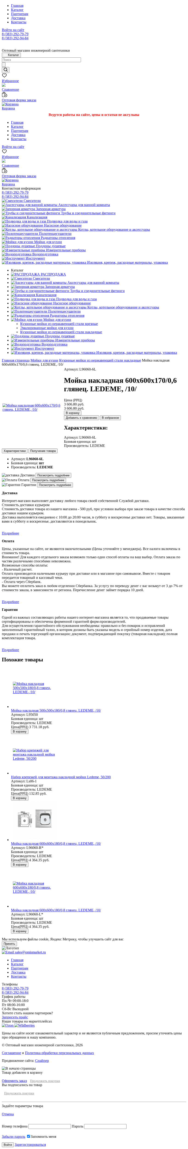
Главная (17, 6)
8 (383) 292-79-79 (15, 34)
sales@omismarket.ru (30, 952)
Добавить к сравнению (81, 417)
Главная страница (16, 360)
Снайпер (42, 1061)
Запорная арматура (50, 209)
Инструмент (35, 258)
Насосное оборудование (62, 225)
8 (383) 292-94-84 (15, 38)
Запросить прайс (15, 1017)
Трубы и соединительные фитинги (88, 213)
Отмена (8, 1114)
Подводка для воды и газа (67, 221)
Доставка (18, 18)
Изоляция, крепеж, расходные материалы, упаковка (127, 262)
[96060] (33, 409)
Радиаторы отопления (57, 238)
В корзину (73, 413)
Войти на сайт (13, 30)
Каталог (17, 10)
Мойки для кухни (47, 242)
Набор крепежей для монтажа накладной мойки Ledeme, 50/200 (61, 777)
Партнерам (19, 14)
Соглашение (11, 1053)
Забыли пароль (13, 1136)
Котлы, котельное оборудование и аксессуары (113, 229)
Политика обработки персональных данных (59, 1053)
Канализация (36, 217)
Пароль (77, 1126)
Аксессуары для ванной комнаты (83, 205)
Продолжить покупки (45, 1081)
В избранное (110, 417)
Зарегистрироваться (30, 1144)
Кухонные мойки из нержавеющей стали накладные (100, 360)
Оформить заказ (14, 1081)
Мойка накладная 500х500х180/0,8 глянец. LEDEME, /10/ (56, 710)
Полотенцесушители (55, 234)
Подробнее (10, 533)
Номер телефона (15, 1126)
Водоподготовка (44, 254)
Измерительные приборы (65, 250)
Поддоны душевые (50, 246)
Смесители (32, 201)
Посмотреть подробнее (53, 475)
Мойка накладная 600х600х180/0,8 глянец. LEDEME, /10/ (56, 844)
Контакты (18, 22)
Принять (9, 943)
